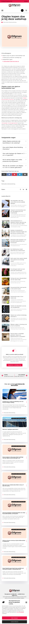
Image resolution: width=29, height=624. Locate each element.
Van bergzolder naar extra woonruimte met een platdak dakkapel (17, 202)
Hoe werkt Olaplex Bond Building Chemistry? (14, 148)
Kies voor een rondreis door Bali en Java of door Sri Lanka (12, 485)
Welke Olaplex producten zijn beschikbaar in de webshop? (14, 142)
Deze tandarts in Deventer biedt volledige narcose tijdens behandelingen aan (12, 457)
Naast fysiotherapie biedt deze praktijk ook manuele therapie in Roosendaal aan (13, 569)
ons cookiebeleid (20, 612)
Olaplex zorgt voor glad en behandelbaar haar (13, 55)
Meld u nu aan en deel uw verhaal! (14, 354)
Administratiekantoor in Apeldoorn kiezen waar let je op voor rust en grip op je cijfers (18, 222)
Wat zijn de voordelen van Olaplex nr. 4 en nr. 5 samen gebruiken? (14, 166)
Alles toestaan (14, 618)
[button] (26, 602)
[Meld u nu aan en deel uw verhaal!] (14, 350)
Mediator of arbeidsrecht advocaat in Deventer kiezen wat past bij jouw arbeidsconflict (18, 232)
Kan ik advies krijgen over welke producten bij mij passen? (14, 160)
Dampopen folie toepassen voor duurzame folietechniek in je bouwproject (18, 241)
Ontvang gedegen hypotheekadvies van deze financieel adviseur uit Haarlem (13, 513)
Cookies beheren (14, 621)
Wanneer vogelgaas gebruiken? (10, 429)
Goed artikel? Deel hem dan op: (11, 61)
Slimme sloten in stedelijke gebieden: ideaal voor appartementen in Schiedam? (17, 335)
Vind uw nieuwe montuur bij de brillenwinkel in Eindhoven (13, 541)
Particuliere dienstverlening (9, 22)
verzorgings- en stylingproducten (9, 123)
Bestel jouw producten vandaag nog (12, 57)
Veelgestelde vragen (7, 59)
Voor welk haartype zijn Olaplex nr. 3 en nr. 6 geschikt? (14, 154)
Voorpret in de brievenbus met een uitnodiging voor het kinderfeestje (18, 211)
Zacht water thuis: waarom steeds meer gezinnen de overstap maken (18, 260)
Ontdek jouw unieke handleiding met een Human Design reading (12, 402)
